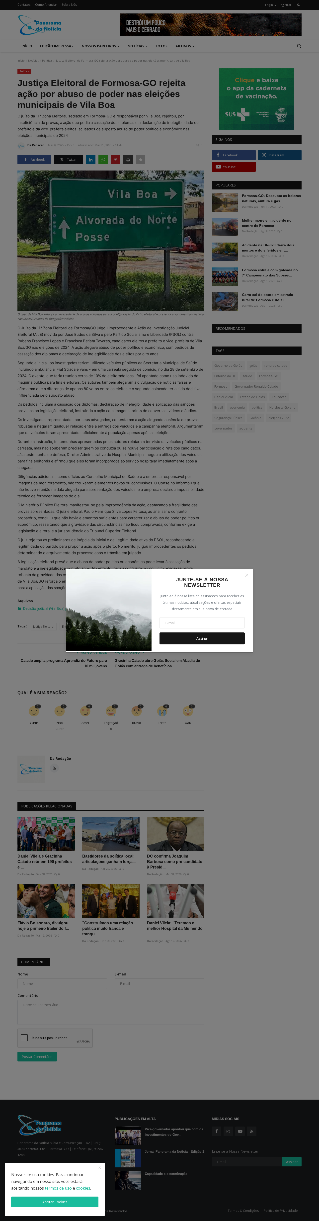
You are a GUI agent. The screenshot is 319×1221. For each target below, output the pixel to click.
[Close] (247, 575)
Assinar (202, 638)
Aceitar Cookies (55, 1202)
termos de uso (58, 1188)
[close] (99, 1168)
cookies (83, 1188)
